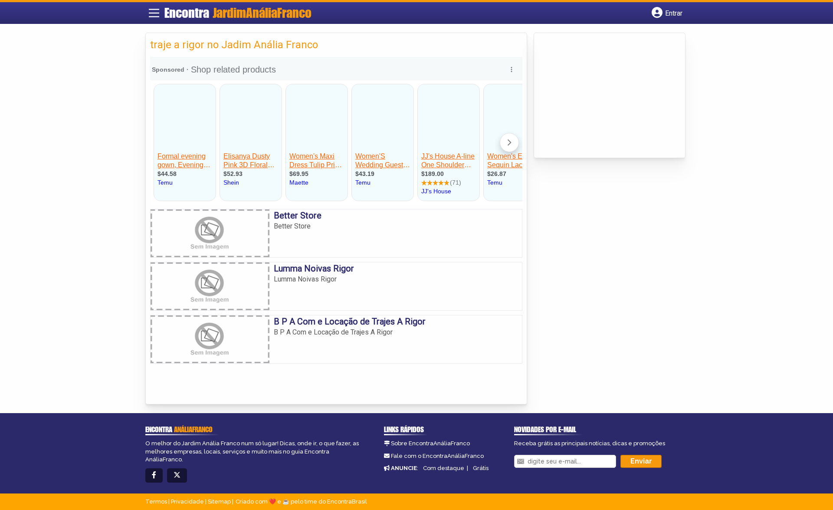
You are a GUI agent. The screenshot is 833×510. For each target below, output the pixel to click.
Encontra (238, 12)
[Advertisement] (603, 96)
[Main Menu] (154, 13)
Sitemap (219, 501)
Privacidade (187, 501)
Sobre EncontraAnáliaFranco (430, 443)
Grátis (481, 468)
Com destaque (443, 468)
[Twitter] (177, 475)
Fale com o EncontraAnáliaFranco (437, 456)
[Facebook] (154, 475)
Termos (156, 501)
